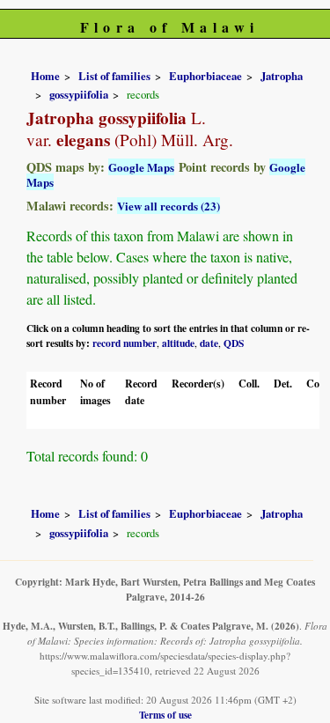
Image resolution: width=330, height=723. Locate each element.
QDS (234, 343)
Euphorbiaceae (205, 76)
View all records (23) (168, 205)
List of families (114, 76)
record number (124, 343)
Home (45, 76)
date (209, 343)
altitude (178, 343)
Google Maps (141, 167)
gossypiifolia (78, 94)
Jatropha (281, 76)
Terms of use (165, 714)
